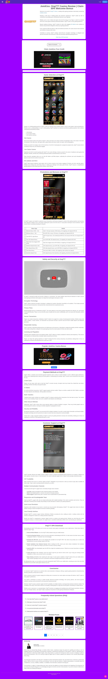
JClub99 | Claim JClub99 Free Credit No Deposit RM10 (69, 627)
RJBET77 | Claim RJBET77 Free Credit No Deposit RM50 (79, 627)
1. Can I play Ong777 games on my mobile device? (37, 599)
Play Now (54, 367)
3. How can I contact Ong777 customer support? (36, 605)
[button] (2, 2)
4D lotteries (73, 24)
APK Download (64, 37)
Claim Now (58, 37)
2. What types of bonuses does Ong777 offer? (36, 602)
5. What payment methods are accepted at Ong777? (37, 611)
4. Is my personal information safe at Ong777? (36, 608)
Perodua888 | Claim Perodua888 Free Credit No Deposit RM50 (28, 627)
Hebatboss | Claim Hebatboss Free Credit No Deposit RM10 (48, 627)
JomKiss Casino (43, 12)
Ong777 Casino (54, 11)
